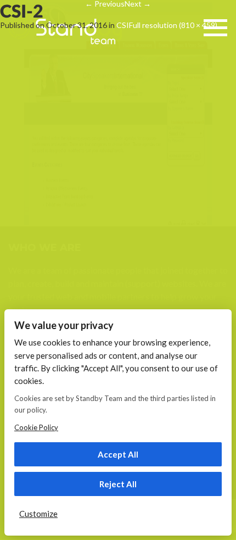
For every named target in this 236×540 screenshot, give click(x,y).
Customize (38, 514)
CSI (122, 25)
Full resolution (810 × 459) (173, 25)
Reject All (118, 484)
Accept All (118, 454)
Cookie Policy (36, 427)
